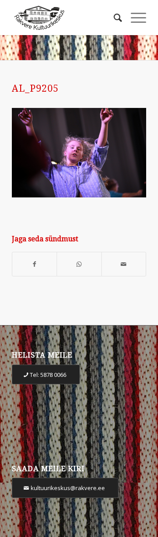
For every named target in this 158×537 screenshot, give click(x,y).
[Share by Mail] (124, 264)
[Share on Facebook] (34, 264)
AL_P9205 (35, 88)
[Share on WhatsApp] (79, 264)
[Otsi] (113, 17)
